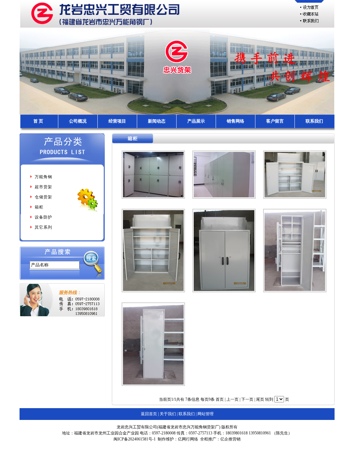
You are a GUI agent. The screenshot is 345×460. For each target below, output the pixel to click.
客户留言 (275, 121)
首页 (220, 399)
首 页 (38, 121)
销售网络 (235, 121)
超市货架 (43, 187)
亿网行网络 (188, 439)
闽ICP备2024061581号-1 (135, 439)
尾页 (260, 399)
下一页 (247, 399)
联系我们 (314, 121)
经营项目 (117, 121)
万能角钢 (43, 176)
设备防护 (43, 217)
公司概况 (78, 121)
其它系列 (43, 227)
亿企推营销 (230, 439)
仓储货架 (43, 197)
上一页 (232, 399)
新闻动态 (156, 121)
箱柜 (39, 207)
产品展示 (196, 121)
